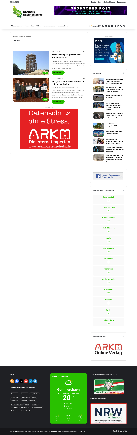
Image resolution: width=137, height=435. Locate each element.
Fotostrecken (29, 26)
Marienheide (14, 400)
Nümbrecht (24, 400)
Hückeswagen (26, 397)
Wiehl (20, 411)
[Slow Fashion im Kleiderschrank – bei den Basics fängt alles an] (98, 141)
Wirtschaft (27, 411)
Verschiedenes (63, 26)
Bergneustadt (14, 394)
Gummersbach (15, 397)
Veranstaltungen (49, 26)
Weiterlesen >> (58, 72)
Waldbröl (13, 411)
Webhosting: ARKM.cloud (78, 431)
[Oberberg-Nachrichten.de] (27, 12)
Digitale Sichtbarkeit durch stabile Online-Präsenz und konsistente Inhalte (115, 81)
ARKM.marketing (49, 107)
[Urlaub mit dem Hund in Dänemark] (98, 97)
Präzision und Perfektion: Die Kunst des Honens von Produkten (115, 149)
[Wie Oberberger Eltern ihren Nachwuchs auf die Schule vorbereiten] (98, 89)
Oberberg (32, 400)
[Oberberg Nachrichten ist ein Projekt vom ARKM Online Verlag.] (108, 356)
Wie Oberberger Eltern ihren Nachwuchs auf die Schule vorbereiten (114, 89)
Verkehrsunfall (25, 407)
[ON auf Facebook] (108, 179)
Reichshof (34, 404)
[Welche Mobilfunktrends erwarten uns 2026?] (98, 133)
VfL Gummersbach (37, 407)
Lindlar (34, 397)
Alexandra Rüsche (58, 52)
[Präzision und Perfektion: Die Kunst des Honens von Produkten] (98, 149)
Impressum (121, 2)
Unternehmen (14, 407)
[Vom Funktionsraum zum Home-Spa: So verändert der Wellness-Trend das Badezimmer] (98, 157)
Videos (39, 26)
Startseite (19, 37)
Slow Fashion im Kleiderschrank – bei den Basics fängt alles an (114, 141)
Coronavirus (24, 394)
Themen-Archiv (16, 26)
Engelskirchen (34, 394)
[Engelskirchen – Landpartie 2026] (98, 126)
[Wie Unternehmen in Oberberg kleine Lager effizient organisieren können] (98, 105)
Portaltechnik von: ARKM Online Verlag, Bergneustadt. (54, 431)
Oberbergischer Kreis (17, 404)
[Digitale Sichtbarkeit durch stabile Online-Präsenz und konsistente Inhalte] (98, 81)
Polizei (27, 404)
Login (93, 2)
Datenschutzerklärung (106, 2)
